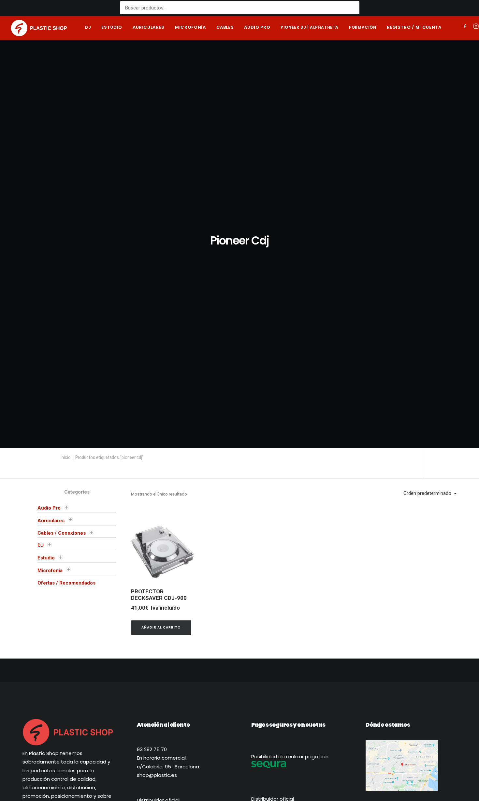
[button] (466, 27)
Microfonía (190, 27)
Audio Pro (49, 508)
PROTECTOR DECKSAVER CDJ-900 (159, 594)
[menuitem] (87, 28)
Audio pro (257, 27)
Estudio (111, 27)
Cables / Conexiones (61, 533)
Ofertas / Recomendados (66, 583)
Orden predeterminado (427, 493)
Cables (225, 27)
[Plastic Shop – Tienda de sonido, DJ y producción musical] (39, 28)
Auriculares (149, 27)
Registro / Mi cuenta (414, 27)
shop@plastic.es (157, 775)
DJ (88, 27)
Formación (362, 27)
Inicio (66, 457)
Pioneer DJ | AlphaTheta (310, 27)
